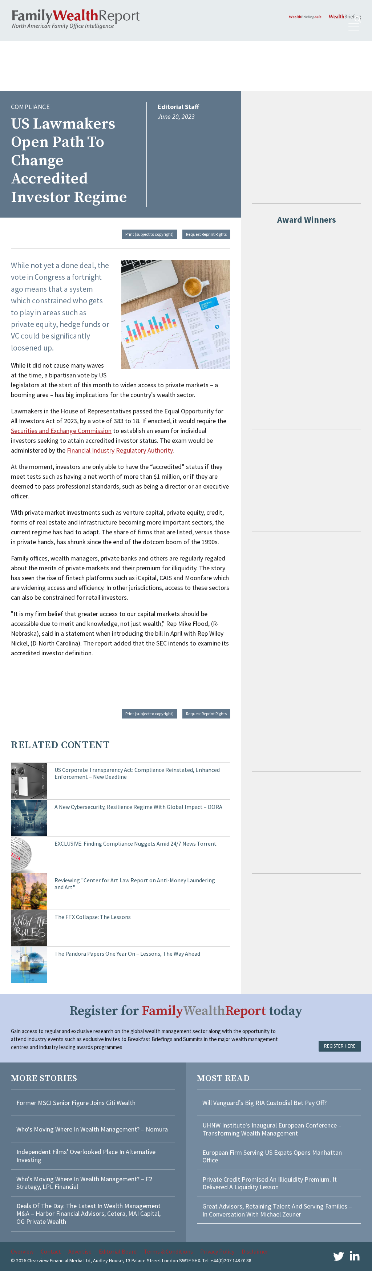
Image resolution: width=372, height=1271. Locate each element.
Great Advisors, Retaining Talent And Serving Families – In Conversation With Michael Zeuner (277, 1210)
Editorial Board (118, 1251)
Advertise (80, 1251)
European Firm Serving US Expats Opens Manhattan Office (272, 1156)
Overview (22, 1251)
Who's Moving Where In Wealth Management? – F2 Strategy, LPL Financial (84, 1183)
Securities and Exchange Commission (61, 430)
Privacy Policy (217, 1251)
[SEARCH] (358, 19)
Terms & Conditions (168, 1251)
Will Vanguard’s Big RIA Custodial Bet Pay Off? (264, 1102)
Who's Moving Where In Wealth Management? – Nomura (92, 1129)
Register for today (186, 1011)
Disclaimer (255, 1251)
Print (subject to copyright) (149, 234)
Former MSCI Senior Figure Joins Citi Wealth (76, 1102)
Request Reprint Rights (206, 234)
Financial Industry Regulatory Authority (120, 450)
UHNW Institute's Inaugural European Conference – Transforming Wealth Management (271, 1129)
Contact (51, 1251)
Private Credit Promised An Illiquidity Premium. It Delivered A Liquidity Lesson (269, 1183)
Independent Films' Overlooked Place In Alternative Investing (85, 1155)
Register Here (340, 1046)
